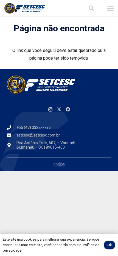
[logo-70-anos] (24, 8)
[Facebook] (68, 109)
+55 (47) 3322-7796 (33, 127)
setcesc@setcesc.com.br (38, 135)
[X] (59, 109)
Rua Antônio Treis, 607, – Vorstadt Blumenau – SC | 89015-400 (45, 145)
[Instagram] (50, 109)
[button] (91, 8)
